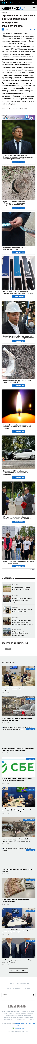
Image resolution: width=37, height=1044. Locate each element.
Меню (34, 8)
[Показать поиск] (33, 2)
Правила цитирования (14, 988)
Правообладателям (23, 983)
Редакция (11, 983)
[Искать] (33, 995)
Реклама (27, 988)
